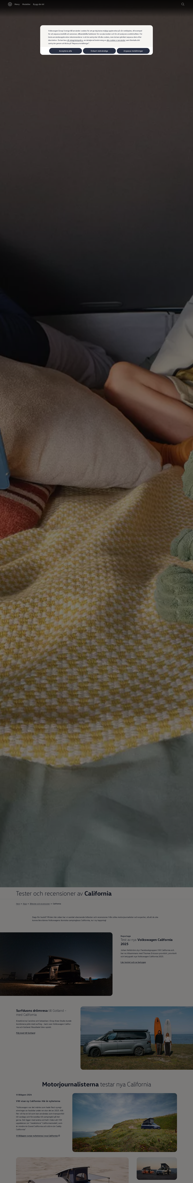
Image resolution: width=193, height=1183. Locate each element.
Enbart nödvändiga (99, 51)
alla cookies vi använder (116, 40)
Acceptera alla (65, 51)
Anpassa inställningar (133, 51)
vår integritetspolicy (75, 40)
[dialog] (96, 591)
